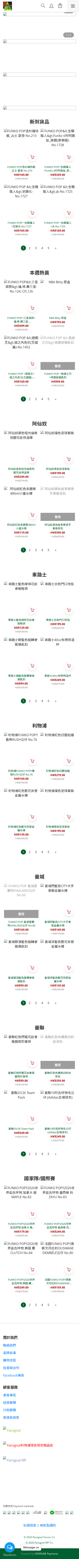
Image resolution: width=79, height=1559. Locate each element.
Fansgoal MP (16, 1460)
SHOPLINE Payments (46, 1553)
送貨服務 (9, 1402)
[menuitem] (23, 248)
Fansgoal (14, 1430)
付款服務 (9, 1410)
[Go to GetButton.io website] (9, 1555)
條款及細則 (48, 1525)
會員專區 (9, 1395)
